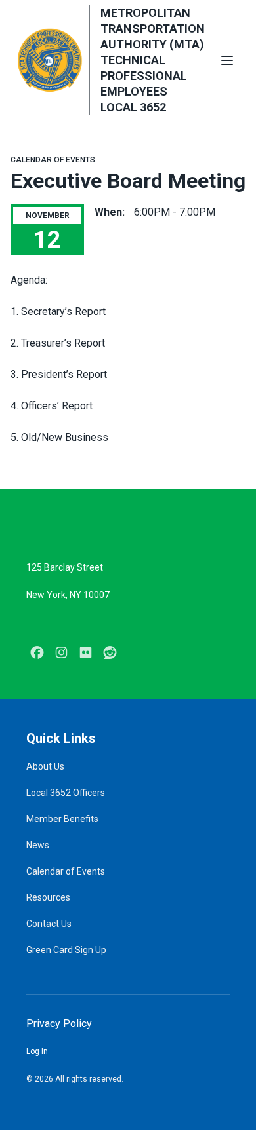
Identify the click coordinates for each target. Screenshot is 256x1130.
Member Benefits (62, 819)
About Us (45, 766)
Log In (37, 1051)
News (37, 845)
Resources (48, 897)
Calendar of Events (53, 159)
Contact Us (49, 923)
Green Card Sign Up (66, 950)
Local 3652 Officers (65, 792)
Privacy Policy (59, 1023)
